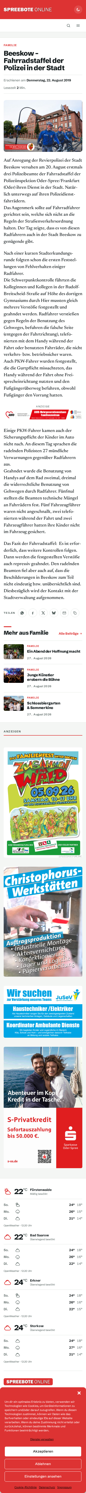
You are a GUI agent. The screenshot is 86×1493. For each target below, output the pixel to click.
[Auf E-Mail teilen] (64, 613)
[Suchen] (68, 25)
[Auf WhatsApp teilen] (22, 613)
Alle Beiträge (68, 633)
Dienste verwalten (42, 1439)
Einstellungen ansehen (43, 1476)
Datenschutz (47, 1487)
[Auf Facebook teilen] (32, 613)
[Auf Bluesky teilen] (54, 613)
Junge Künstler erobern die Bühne (43, 677)
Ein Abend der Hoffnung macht (53, 651)
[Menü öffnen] (78, 25)
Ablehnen (43, 1464)
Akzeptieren (43, 1451)
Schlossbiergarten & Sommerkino (43, 705)
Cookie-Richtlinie (25, 1487)
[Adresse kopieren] (75, 613)
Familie (10, 45)
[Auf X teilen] (43, 613)
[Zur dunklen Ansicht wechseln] (78, 9)
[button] (79, 1393)
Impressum (64, 1487)
